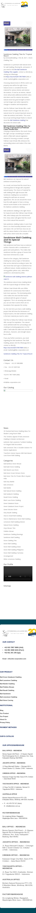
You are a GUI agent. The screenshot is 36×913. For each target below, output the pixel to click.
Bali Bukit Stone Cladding (12, 467)
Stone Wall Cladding (10, 544)
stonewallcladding (11, 58)
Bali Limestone (8, 485)
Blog (1, 710)
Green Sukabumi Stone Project (14, 506)
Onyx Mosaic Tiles (9, 528)
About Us (3, 719)
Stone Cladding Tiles (10, 540)
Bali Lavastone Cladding (8, 680)
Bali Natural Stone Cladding (12, 491)
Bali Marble (7, 488)
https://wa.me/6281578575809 (16, 77)
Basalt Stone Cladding (11, 497)
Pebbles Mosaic (9, 531)
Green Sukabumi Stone (11, 503)
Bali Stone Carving (6, 700)
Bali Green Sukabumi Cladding (11, 677)
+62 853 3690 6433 (11, 650)
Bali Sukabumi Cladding (11, 494)
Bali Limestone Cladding (8, 697)
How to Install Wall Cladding (13, 516)
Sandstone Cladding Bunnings (13, 534)
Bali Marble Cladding (7, 684)
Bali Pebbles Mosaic (7, 687)
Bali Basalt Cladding (7, 690)
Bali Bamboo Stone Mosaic (12, 464)
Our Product (4, 713)
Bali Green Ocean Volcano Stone (14, 473)
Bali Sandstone (5, 694)
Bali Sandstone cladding (17, 120)
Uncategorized (8, 556)
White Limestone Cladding (12, 559)
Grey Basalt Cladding (10, 513)
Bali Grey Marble (9, 482)
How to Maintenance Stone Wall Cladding (17, 519)
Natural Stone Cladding (11, 525)
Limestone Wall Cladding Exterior (14, 522)
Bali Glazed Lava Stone (11, 470)
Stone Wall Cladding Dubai (12, 547)
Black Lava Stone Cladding (12, 500)
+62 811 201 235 (10, 653)
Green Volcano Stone (10, 509)
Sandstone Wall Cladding (12, 537)
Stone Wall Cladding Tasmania (13, 553)
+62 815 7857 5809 (11, 647)
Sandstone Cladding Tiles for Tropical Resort (18, 55)
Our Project (4, 716)
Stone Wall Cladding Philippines (14, 550)
